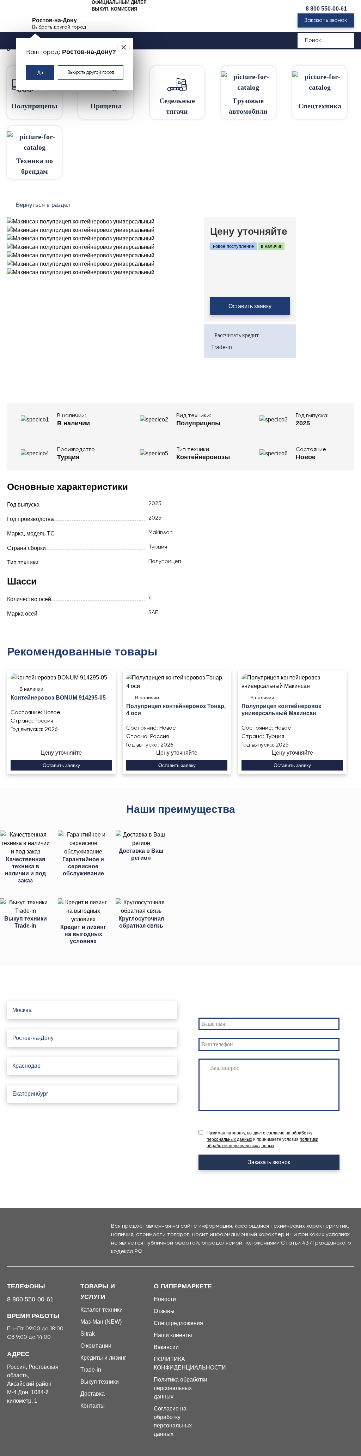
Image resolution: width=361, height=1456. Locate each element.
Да (40, 72)
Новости (165, 1299)
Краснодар (26, 1066)
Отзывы (164, 1311)
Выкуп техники (99, 1382)
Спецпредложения (178, 1323)
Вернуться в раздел (43, 205)
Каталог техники (101, 1310)
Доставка (92, 1394)
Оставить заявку (249, 306)
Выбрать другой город (90, 72)
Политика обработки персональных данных (180, 1388)
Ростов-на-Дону (33, 1038)
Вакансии (166, 1347)
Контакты (92, 1406)
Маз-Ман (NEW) (101, 1322)
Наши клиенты (173, 1335)
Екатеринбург (30, 1094)
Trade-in (221, 347)
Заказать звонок (325, 20)
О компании (95, 1346)
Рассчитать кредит (236, 335)
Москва (22, 1010)
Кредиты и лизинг (103, 1358)
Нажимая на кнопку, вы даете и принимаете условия (262, 1139)
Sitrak (87, 1334)
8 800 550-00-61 (326, 9)
